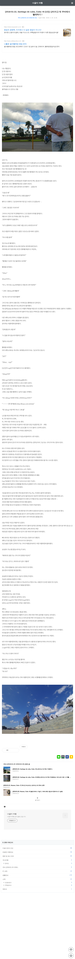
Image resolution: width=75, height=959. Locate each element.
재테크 (37, 889)
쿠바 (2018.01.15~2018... (37, 867)
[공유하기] (12, 750)
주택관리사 (38, 885)
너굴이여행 (41, 18)
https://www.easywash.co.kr (12, 27)
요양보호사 (38, 882)
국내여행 (37, 860)
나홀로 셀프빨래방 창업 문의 (15, 44)
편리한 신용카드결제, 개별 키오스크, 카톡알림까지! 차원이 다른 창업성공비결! (31, 32)
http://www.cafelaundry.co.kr (12, 41)
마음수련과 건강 (37, 848)
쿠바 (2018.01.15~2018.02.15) (27, 18)
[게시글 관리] (16, 750)
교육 (37, 879)
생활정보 (37, 875)
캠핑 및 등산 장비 (37, 856)
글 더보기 (37, 800)
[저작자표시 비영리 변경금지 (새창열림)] (70, 748)
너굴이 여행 (37, 3)
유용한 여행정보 (37, 852)
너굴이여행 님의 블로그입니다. (16, 816)
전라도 (38, 863)
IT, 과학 (37, 871)
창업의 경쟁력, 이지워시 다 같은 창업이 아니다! (22, 30)
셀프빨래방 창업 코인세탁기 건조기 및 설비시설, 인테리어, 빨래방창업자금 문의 (31, 46)
